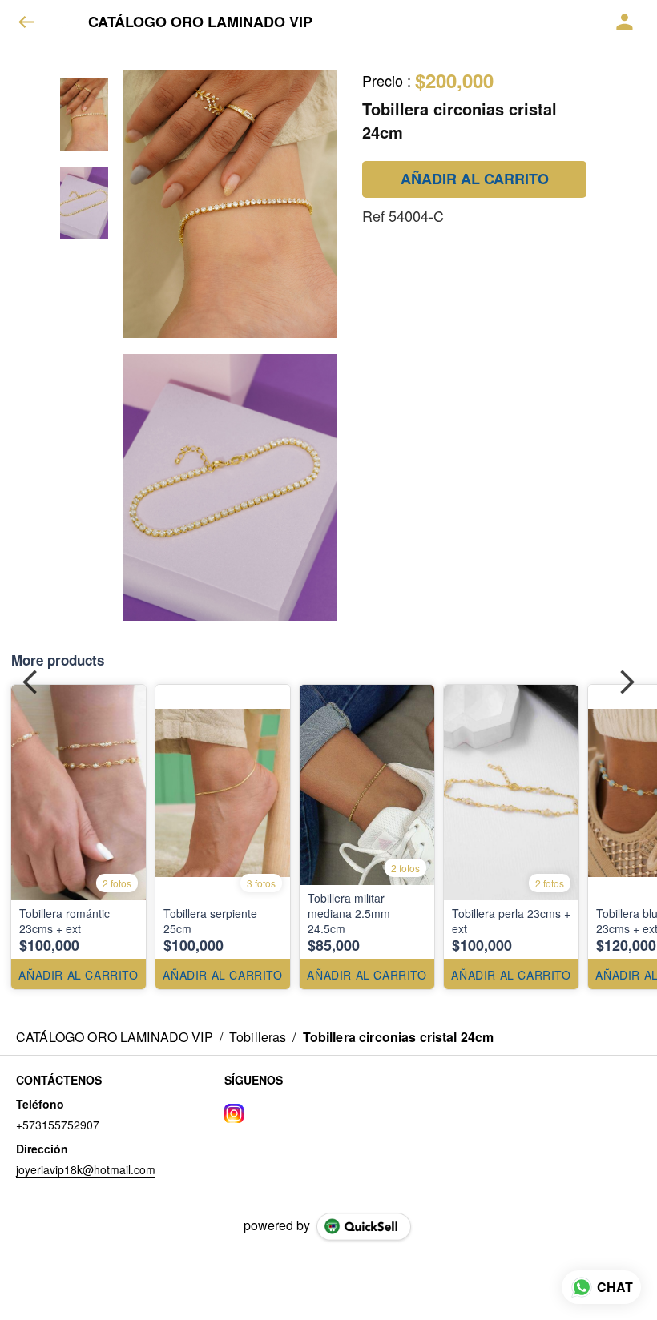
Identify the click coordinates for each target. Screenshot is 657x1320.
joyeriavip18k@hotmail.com (85, 1169)
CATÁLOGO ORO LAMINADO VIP (200, 22)
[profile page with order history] (625, 22)
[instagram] (234, 1113)
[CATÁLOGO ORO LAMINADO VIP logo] (68, 22)
